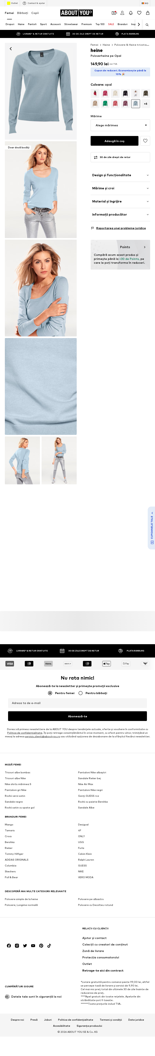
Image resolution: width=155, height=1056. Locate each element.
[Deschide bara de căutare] (145, 25)
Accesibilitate (61, 1025)
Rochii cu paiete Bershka (93, 801)
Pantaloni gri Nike (15, 789)
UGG (81, 842)
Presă (34, 1019)
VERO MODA (85, 877)
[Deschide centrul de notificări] (130, 12)
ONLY (81, 836)
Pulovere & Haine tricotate (132, 44)
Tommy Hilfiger (14, 853)
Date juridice (136, 1019)
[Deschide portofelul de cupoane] (113, 13)
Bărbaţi (22, 13)
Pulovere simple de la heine (21, 899)
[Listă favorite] (139, 13)
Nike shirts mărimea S (18, 784)
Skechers (10, 871)
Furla (81, 847)
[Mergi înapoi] (11, 49)
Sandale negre (14, 801)
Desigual (83, 824)
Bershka (10, 842)
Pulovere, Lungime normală (21, 904)
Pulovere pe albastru (91, 899)
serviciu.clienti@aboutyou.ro (42, 736)
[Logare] (122, 13)
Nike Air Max (85, 784)
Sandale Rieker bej (89, 778)
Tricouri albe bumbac (17, 772)
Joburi (48, 1019)
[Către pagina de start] (27, 930)
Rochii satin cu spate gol (20, 807)
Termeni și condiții (111, 1019)
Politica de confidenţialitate (24, 732)
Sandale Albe (86, 807)
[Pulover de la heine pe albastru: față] (41, 91)
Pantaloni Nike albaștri (92, 772)
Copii (35, 13)
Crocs (8, 836)
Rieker (9, 847)
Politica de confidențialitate (75, 1019)
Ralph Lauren (86, 859)
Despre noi (17, 1019)
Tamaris (10, 830)
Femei (9, 13)
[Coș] (147, 13)
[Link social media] (8, 945)
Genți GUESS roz (88, 795)
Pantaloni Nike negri (90, 789)
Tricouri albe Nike (15, 778)
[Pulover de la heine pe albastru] (41, 288)
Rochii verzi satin (15, 795)
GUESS (82, 865)
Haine (106, 44)
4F (79, 830)
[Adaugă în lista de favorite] (145, 141)
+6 (145, 103)
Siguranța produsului (89, 1025)
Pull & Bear (11, 877)
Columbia (10, 865)
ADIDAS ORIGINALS (16, 859)
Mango (9, 824)
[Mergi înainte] (138, 24)
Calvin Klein (85, 853)
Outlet (14, 3)
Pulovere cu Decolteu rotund (95, 904)
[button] (120, 125)
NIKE (81, 871)
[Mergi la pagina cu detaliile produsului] (95, 93)
